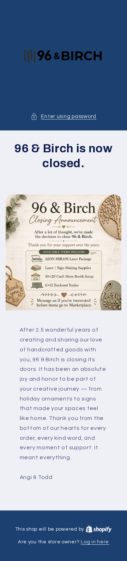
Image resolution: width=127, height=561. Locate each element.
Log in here (95, 541)
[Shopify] (99, 529)
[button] (63, 116)
